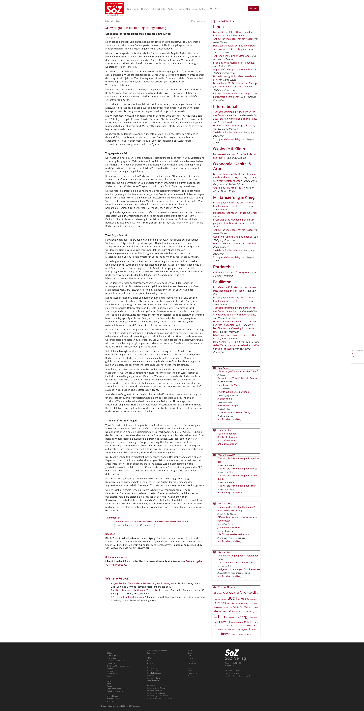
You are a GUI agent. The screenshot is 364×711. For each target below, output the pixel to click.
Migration (234, 622)
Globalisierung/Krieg (115, 691)
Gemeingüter (152, 668)
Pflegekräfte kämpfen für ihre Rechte (233, 62)
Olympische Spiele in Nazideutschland (234, 314)
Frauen (225, 608)
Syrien (244, 630)
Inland (109, 650)
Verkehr (235, 634)
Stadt (109, 676)
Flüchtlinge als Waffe (228, 385)
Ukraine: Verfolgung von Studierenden (237, 555)
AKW (149, 658)
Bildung (110, 653)
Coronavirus (252, 599)
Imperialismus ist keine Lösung (233, 412)
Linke (216, 622)
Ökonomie (218, 626)
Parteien (241, 626)
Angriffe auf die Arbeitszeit (228, 187)
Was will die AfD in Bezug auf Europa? (237, 468)
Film (255, 603)
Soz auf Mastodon (227, 443)
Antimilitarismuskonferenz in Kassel (233, 38)
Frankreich (218, 607)
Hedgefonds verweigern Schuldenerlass (238, 569)
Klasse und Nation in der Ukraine (235, 562)
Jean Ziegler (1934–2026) (226, 341)
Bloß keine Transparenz (230, 405)
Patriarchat (111, 663)
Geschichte (240, 607)
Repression (111, 668)
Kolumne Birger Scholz (156, 688)
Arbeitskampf (231, 592)
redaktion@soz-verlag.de (241, 676)
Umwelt (226, 633)
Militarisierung (251, 622)
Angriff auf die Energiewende (233, 391)
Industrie (150, 675)
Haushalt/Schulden (154, 673)
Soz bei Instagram (227, 437)
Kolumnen (151, 685)
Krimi (190, 653)
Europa (250, 603)
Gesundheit (253, 607)
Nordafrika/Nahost (114, 688)
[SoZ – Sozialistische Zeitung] (114, 9)
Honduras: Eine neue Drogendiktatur (233, 125)
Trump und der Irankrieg (227, 139)
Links (190, 670)
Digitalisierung (240, 603)
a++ (353, 359)
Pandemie (234, 626)
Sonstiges (191, 661)
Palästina (226, 626)
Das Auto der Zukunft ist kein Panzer (237, 378)
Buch (232, 598)
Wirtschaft (249, 634)
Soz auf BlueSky (226, 440)
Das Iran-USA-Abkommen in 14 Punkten (235, 243)
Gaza (230, 608)
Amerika (219, 593)
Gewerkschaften (224, 611)
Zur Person (192, 663)
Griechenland (240, 612)
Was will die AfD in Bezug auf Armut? (237, 485)
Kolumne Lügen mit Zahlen (157, 696)
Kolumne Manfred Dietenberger (159, 698)
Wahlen (241, 634)
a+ (353, 356)
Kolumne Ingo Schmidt (113, 21)
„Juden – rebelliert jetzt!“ (230, 527)
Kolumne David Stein (155, 690)
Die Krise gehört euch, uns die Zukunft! (238, 371)
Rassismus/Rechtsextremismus (119, 666)
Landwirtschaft (253, 617)
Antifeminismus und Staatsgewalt (231, 55)
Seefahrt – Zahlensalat (225, 132)
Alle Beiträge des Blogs (229, 419)
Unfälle (150, 663)
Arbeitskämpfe (112, 696)
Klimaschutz (234, 617)
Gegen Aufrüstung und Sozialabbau (233, 69)
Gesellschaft (111, 658)
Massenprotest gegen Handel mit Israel (235, 212)
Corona (242, 598)
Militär (240, 622)
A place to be (224, 398)
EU (246, 603)
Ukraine (252, 629)
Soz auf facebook (227, 433)
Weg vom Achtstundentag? (228, 180)
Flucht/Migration (113, 655)
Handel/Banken (153, 670)
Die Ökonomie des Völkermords (234, 534)
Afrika (109, 681)
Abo (189, 668)
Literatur (224, 622)
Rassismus (236, 629)
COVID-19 (220, 603)
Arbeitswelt (248, 592)
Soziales (110, 671)
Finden (253, 8)
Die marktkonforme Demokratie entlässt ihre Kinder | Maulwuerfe (161, 521)
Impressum (192, 673)
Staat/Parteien (112, 673)
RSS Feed (191, 676)
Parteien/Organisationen (157, 650)
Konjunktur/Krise (153, 678)
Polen (249, 625)
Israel (248, 611)
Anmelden (136, 706)
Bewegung (151, 653)
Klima (223, 616)
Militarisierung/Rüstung (116, 661)
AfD (214, 593)
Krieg (243, 617)
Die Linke (230, 603)
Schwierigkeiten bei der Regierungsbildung (135, 28)
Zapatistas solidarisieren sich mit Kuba (234, 118)
